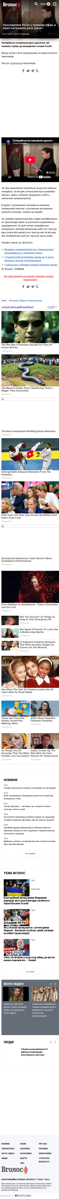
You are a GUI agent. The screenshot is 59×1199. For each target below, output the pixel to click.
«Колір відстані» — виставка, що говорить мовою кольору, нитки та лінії (27, 808)
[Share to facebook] (23, 71)
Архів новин (45, 1153)
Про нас (43, 1144)
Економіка (26, 1153)
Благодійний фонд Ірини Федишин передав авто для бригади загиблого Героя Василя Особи (27, 900)
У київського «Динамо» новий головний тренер (30, 264)
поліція (14, 300)
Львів (23, 1144)
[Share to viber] (37, 71)
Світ (22, 1163)
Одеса (23, 300)
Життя (23, 1158)
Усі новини (30, 853)
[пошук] (36, 3)
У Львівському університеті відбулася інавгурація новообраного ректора (34, 1052)
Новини (5, 1144)
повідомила (16, 63)
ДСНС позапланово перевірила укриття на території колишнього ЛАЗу (28, 797)
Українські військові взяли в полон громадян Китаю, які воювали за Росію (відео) (15, 1008)
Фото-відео (7, 1153)
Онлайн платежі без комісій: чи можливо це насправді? (30, 788)
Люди (4, 1158)
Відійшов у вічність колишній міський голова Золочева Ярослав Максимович (29, 842)
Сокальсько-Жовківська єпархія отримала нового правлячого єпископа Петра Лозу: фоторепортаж (44, 1010)
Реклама (43, 1148)
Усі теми (30, 971)
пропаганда (35, 300)
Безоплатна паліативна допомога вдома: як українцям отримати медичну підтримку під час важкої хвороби (29, 818)
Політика (25, 1148)
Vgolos (11, 5)
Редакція (25, 34)
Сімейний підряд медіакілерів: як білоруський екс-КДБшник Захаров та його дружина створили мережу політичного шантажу (29, 830)
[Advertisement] (29, 104)
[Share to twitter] (28, 71)
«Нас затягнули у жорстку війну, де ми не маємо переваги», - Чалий (29, 959)
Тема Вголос (8, 1148)
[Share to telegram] (32, 71)
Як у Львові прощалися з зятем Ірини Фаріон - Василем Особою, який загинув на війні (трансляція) (28, 930)
